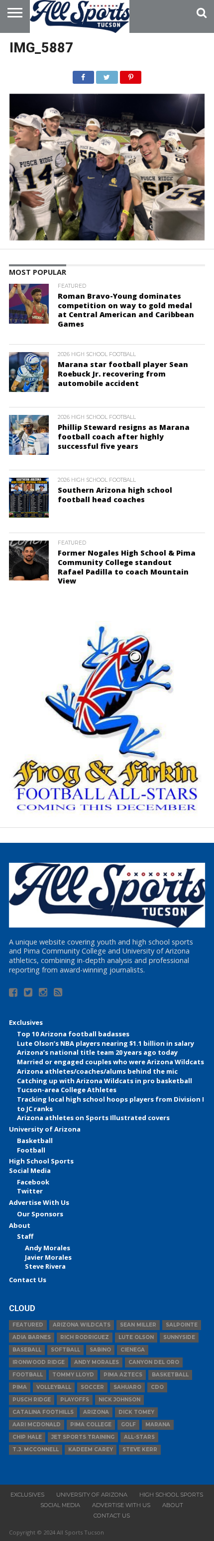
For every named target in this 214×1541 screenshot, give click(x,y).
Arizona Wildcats (81, 1325)
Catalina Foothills (43, 1412)
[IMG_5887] (107, 237)
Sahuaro (127, 1387)
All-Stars (139, 1437)
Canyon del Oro (153, 1362)
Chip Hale (27, 1437)
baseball (26, 1350)
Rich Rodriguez (84, 1337)
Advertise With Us (39, 1202)
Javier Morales (48, 1257)
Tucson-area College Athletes (66, 1089)
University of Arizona (45, 1129)
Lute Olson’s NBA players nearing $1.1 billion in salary (105, 1043)
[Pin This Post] (131, 74)
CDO (157, 1387)
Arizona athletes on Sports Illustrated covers (93, 1117)
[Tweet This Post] (107, 74)
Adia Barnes (31, 1337)
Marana (157, 1424)
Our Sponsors (40, 1213)
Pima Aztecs (123, 1374)
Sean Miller (138, 1325)
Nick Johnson (119, 1399)
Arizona (96, 1412)
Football (31, 1150)
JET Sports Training (82, 1437)
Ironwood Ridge (38, 1362)
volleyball (53, 1387)
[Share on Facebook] (83, 74)
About (19, 1225)
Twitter (30, 1190)
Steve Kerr (139, 1449)
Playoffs (74, 1399)
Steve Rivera (45, 1266)
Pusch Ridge (31, 1399)
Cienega (132, 1350)
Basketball (35, 1140)
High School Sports (41, 1160)
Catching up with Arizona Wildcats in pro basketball (104, 1080)
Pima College (90, 1424)
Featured (27, 1325)
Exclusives (26, 1022)
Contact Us (27, 1279)
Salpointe (182, 1325)
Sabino (100, 1350)
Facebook (33, 1181)
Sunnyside (179, 1337)
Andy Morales (47, 1247)
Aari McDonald (36, 1424)
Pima (19, 1387)
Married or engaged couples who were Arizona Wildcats (110, 1061)
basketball (170, 1374)
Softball (65, 1350)
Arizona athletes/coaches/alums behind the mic (97, 1071)
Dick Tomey (136, 1412)
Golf (128, 1424)
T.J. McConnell (35, 1449)
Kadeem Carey (90, 1449)
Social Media (30, 1170)
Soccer (92, 1387)
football (27, 1374)
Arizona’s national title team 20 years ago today (97, 1052)
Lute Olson (136, 1337)
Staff (25, 1236)
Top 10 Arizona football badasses (73, 1033)
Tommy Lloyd (73, 1374)
